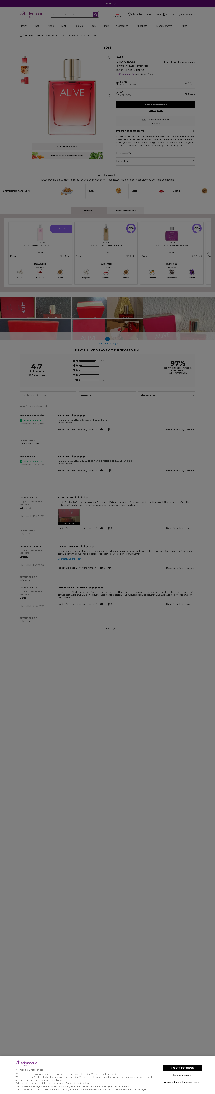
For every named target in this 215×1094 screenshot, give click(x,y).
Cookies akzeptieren (182, 1067)
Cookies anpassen (182, 1075)
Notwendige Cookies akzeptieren (182, 1082)
